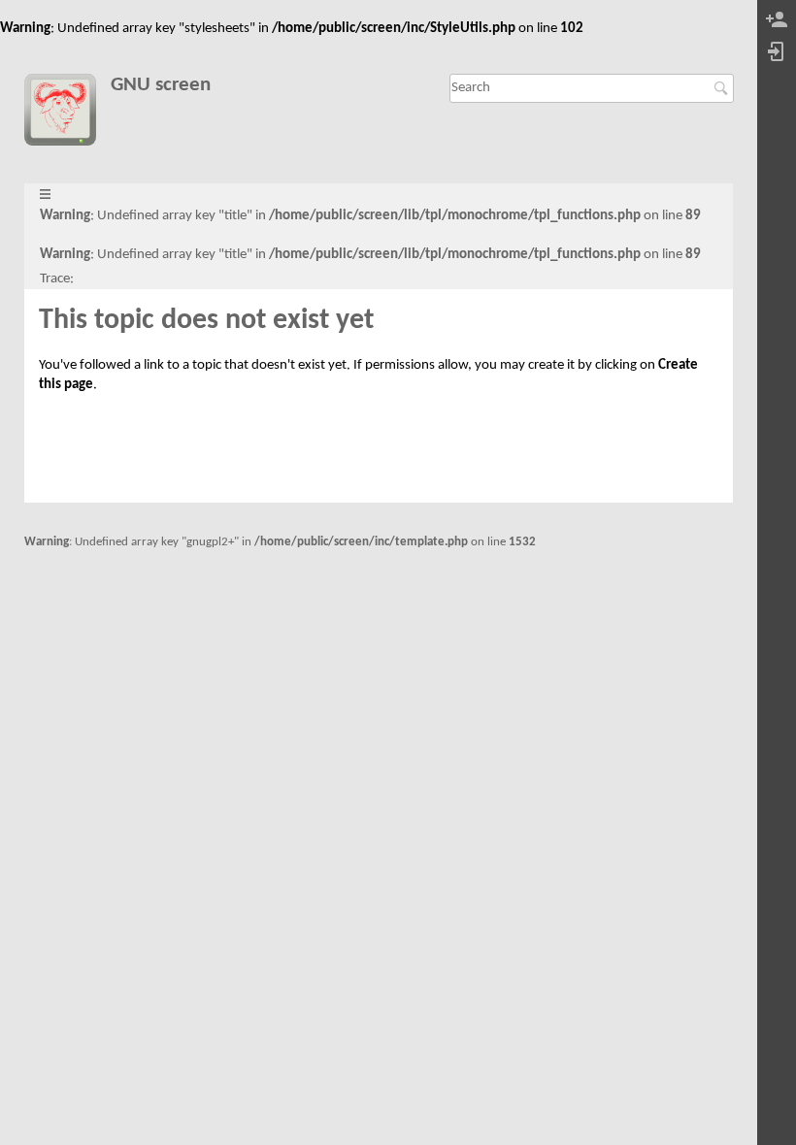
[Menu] (45, 195)
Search (723, 88)
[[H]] (67, 113)
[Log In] (776, 53)
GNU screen (161, 85)
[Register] (776, 21)
